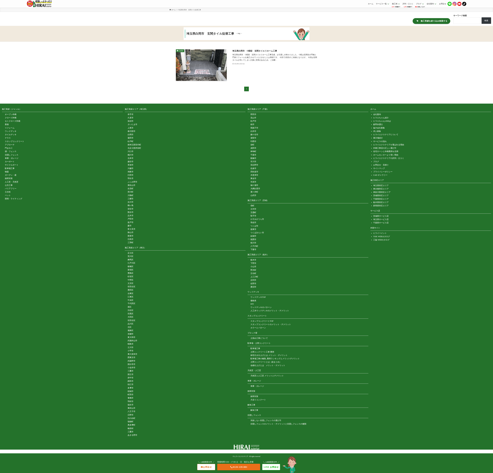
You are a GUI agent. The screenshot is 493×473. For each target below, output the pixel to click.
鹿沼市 (253, 287)
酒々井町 (254, 192)
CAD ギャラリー (380, 175)
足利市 (253, 280)
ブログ (376, 162)
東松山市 (131, 185)
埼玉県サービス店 (381, 219)
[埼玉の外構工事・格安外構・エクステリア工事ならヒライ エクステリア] (39, 4)
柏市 (252, 124)
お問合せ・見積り (381, 165)
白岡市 (130, 135)
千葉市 (253, 155)
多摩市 (130, 388)
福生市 (130, 405)
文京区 (130, 283)
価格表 (253, 301)
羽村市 (130, 401)
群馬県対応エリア (381, 206)
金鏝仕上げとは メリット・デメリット (267, 365)
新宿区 (130, 270)
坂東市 (253, 229)
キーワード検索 (460, 16)
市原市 (253, 182)
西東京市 (131, 357)
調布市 (130, 381)
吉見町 (130, 189)
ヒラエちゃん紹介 (381, 118)
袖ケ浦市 (254, 185)
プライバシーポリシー (382, 172)
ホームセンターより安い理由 (385, 155)
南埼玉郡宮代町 (134, 145)
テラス (8, 138)
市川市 (253, 162)
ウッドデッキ (10, 131)
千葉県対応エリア (381, 199)
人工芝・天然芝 (11, 182)
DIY (252, 304)
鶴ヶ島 (130, 205)
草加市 (130, 165)
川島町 (130, 195)
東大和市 (131, 337)
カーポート (10, 162)
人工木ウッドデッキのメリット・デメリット (269, 311)
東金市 (253, 178)
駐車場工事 (10, 168)
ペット (8, 195)
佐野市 (253, 284)
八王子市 (131, 411)
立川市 (130, 347)
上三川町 (254, 277)
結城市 (253, 236)
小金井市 (131, 368)
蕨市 (129, 226)
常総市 (253, 222)
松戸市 (253, 121)
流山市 (253, 118)
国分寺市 (131, 364)
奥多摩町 (131, 425)
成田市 (253, 148)
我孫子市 (254, 128)
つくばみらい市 (257, 233)
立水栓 (8, 192)
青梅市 (130, 398)
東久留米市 (132, 354)
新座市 (130, 236)
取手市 (253, 216)
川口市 (130, 151)
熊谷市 (130, 212)
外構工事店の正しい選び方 (384, 148)
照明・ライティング (13, 199)
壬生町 (253, 273)
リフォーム (10, 128)
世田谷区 (131, 287)
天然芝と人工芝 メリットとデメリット (267, 376)
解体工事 (254, 410)
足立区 (130, 253)
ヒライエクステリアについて (385, 135)
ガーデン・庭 (10, 175)
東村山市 (131, 408)
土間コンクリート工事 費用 (262, 352)
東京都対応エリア (381, 189)
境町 (252, 206)
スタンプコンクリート (14, 141)
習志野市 (254, 165)
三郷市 (130, 199)
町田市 (130, 395)
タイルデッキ (10, 135)
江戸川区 (131, 263)
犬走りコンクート (258, 400)
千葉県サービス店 (381, 223)
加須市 (130, 121)
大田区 (130, 317)
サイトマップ (379, 168)
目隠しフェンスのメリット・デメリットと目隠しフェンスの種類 (278, 424)
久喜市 (130, 118)
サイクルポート (11, 165)
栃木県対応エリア (381, 202)
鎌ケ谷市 (254, 135)
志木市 (130, 216)
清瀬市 (130, 334)
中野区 (130, 280)
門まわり (9, 148)
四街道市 (254, 172)
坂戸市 (130, 222)
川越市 (130, 168)
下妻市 (253, 249)
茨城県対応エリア (381, 195)
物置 (7, 172)
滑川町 (130, 192)
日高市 (130, 239)
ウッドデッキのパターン (261, 307)
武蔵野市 (131, 361)
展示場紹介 (378, 138)
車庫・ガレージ (11, 158)
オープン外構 (10, 114)
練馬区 (130, 260)
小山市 (253, 267)
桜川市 (253, 243)
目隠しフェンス (11, 155)
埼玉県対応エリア (381, 185)
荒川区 (130, 256)
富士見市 (131, 229)
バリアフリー (10, 189)
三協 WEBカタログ (381, 240)
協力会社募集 (379, 128)
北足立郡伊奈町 (134, 148)
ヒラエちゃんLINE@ (382, 121)
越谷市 (130, 162)
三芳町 (130, 243)
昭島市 (130, 344)
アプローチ (10, 145)
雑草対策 (9, 178)
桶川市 (130, 155)
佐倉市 (253, 168)
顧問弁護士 (378, 124)
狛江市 (130, 384)
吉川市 (130, 202)
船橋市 (253, 158)
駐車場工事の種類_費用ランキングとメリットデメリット (275, 359)
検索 (486, 21)
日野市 (130, 415)
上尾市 (130, 128)
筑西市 (253, 239)
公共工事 (9, 185)
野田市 (253, 114)
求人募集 (377, 131)
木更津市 (254, 175)
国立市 (130, 374)
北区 (129, 327)
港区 (129, 307)
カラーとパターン (258, 328)
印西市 (253, 141)
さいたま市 (132, 124)
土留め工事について (259, 338)
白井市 (253, 131)
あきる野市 (132, 435)
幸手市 (130, 114)
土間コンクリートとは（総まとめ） (265, 362)
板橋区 (130, 266)
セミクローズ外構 (12, 121)
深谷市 (130, 209)
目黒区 (130, 314)
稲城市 (130, 391)
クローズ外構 (10, 118)
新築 (7, 124)
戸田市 (130, 219)
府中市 (130, 378)
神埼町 (253, 151)
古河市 (253, 209)
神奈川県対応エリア (382, 192)
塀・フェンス (10, 151)
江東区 (130, 297)
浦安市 (253, 138)
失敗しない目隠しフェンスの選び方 (265, 420)
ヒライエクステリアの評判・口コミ (388, 158)
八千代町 (254, 246)
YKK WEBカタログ (381, 236)
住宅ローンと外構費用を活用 (385, 151)
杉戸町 (130, 141)
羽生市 (130, 178)
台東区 (130, 293)
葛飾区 (130, 330)
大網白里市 (255, 189)
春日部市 (131, 131)
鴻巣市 (130, 172)
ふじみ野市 (132, 182)
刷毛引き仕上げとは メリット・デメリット (269, 355)
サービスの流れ (380, 141)
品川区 (130, 324)
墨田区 (130, 290)
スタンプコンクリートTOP (261, 321)
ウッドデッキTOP (258, 297)
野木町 (253, 270)
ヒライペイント (380, 233)
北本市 (130, 158)
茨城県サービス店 (381, 216)
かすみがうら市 (257, 219)
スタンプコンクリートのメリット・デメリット (270, 324)
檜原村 (130, 428)
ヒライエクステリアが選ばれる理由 (388, 145)
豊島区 (130, 273)
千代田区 (131, 303)
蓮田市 (130, 138)
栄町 (252, 145)
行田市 (130, 175)
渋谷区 (130, 310)
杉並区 (130, 276)
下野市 (253, 263)
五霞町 (253, 212)
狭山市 (130, 232)
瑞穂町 (130, 422)
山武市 (253, 195)
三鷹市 (130, 371)
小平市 (130, 351)
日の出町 (131, 418)
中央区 (130, 300)
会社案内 (377, 114)
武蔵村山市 (132, 341)
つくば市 (254, 226)
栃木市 (253, 260)
